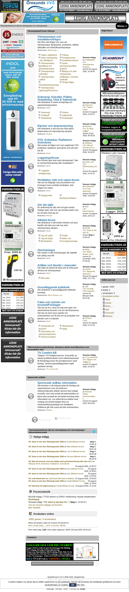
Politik (65, 235)
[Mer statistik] (34, 508)
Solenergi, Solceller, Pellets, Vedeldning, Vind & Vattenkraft (56, 98)
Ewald (87, 228)
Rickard (49, 134)
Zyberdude (89, 186)
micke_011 (89, 162)
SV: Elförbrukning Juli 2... (90, 166)
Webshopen (67, 326)
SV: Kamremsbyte (88, 210)
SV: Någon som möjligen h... (89, 361)
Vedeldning (46, 118)
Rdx (87, 207)
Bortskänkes (46, 241)
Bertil (50, 50)
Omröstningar (46, 250)
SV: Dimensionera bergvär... (88, 64)
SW (86, 287)
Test (85, 320)
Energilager (67, 118)
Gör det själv (45, 204)
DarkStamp (33, 499)
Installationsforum (70, 60)
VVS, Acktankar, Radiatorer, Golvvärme (54, 141)
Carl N (69, 451)
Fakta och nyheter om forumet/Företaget (51, 303)
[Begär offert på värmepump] (62, 563)
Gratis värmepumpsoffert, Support (68, 66)
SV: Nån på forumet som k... (89, 146)
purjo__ (56, 50)
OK (72, 585)
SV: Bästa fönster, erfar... (88, 253)
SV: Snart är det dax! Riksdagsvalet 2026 (46, 442)
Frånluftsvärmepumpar (48, 85)
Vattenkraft (67, 115)
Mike (69, 447)
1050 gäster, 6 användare (42, 519)
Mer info (80, 585)
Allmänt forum (46, 220)
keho (30, 525)
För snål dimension (87, 190)
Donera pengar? (48, 337)
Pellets (65, 112)
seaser (88, 269)
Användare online (111, 296)
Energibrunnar (68, 58)
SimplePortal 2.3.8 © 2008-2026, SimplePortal (65, 577)
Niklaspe (88, 143)
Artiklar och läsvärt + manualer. (57, 265)
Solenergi (45, 112)
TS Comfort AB (47, 352)
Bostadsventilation (68, 198)
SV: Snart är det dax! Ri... (89, 231)
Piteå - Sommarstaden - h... (89, 396)
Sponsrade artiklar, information (57, 382)
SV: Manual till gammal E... (89, 272)
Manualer (45, 278)
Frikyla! (65, 55)
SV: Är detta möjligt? (88, 130)
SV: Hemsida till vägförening (40, 486)
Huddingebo (90, 60)
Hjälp (64, 329)
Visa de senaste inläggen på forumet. (45, 505)
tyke (68, 469)
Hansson (89, 105)
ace (60, 295)
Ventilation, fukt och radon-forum (58, 179)
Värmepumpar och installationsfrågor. (49, 38)
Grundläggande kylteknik (53, 287)
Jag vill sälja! (47, 235)
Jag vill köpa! (47, 238)
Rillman (63, 525)
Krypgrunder (46, 195)
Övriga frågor (68, 82)
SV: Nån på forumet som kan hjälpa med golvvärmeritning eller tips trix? (60, 461)
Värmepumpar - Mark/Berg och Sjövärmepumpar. (46, 66)
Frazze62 (55, 525)
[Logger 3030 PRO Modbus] (62, 552)
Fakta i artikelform (49, 55)
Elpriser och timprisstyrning (55, 125)
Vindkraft (45, 115)
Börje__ (88, 249)
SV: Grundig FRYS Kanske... (89, 290)
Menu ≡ (122, 26)
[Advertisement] (13, 413)
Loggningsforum (48, 157)
